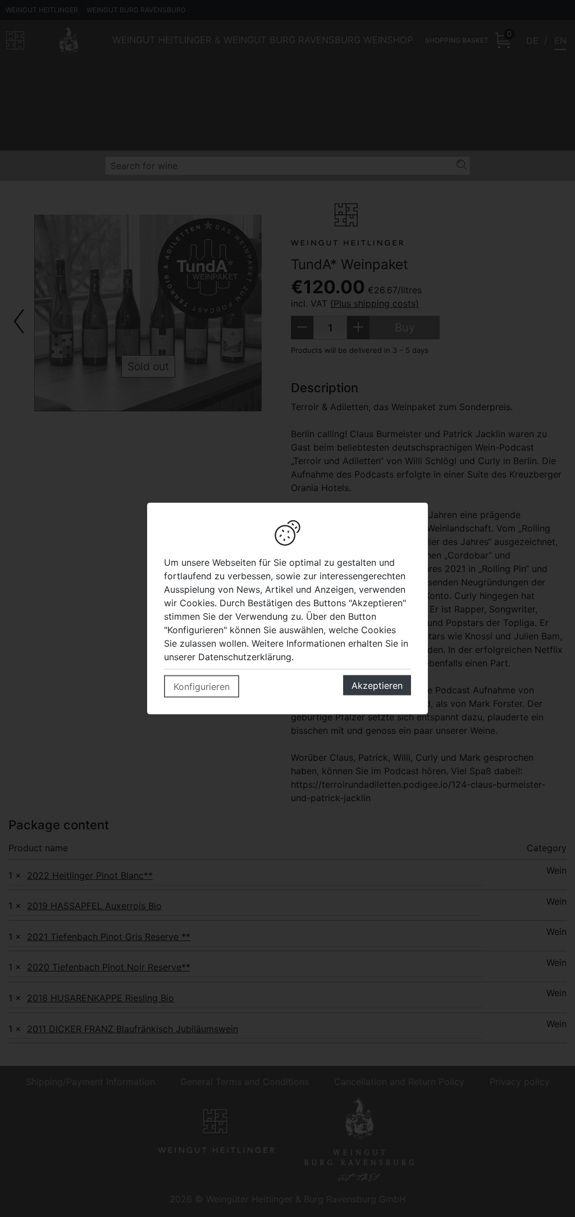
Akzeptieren (377, 685)
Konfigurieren (202, 686)
